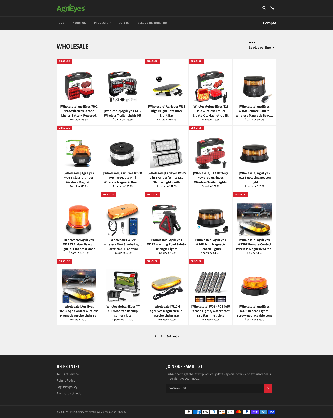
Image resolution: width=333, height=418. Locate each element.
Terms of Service (68, 374)
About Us (79, 23)
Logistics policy (67, 387)
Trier (252, 42)
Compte (269, 23)
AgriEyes (70, 412)
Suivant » (172, 336)
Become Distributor (152, 23)
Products (101, 23)
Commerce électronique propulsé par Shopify (101, 412)
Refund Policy (66, 380)
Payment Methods (69, 393)
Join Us (124, 23)
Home (60, 23)
